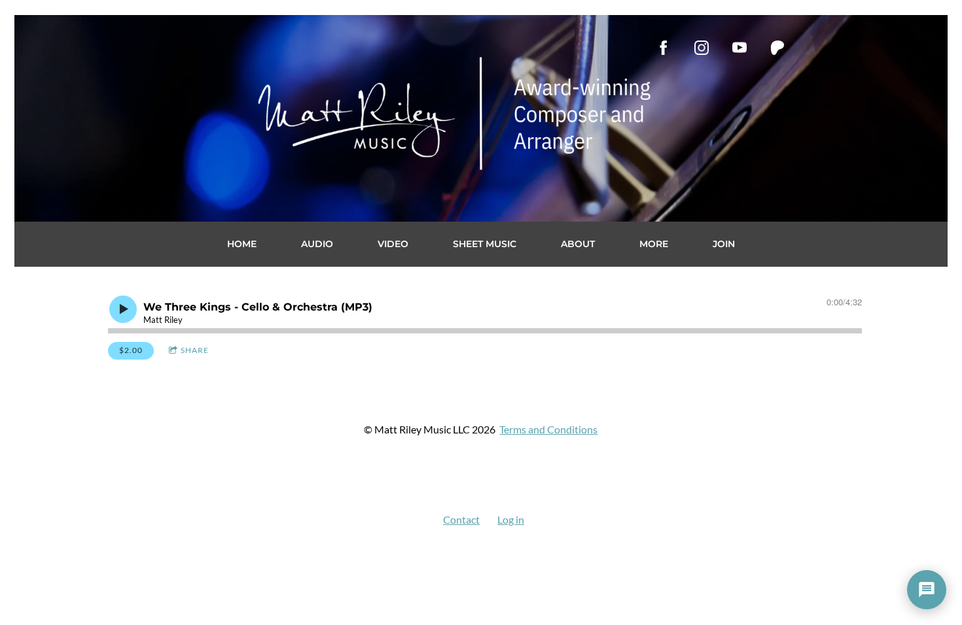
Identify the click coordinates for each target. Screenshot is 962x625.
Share (195, 350)
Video (393, 244)
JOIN (724, 244)
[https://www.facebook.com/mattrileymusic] (663, 48)
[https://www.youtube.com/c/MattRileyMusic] (739, 48)
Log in (510, 519)
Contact (461, 519)
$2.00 (131, 350)
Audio (317, 244)
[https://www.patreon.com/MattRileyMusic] (777, 48)
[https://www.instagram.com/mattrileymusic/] (701, 48)
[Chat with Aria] (926, 589)
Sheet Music (484, 244)
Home (242, 244)
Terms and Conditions (548, 429)
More (653, 244)
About (578, 244)
